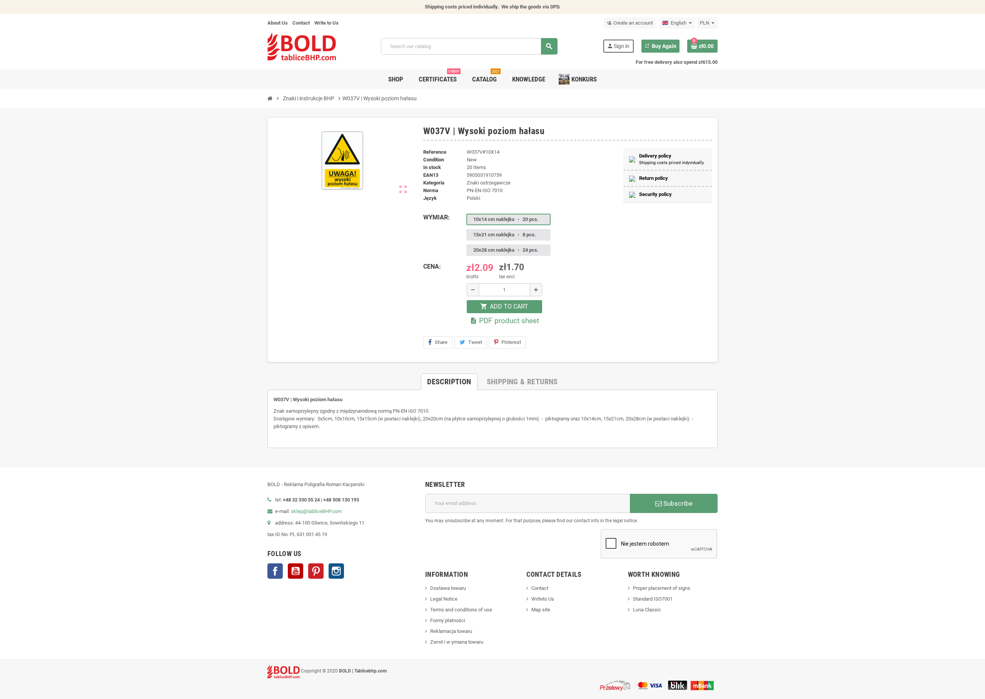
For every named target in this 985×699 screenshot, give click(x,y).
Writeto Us (542, 599)
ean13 (430, 175)
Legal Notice (443, 599)
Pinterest (511, 342)
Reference (434, 152)
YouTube (295, 571)
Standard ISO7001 (653, 599)
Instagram (336, 571)
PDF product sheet (504, 320)
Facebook (275, 571)
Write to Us (326, 23)
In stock (432, 167)
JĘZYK (430, 198)
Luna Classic (647, 610)
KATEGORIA (433, 183)
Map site (540, 610)
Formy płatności (447, 620)
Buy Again (660, 46)
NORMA (430, 190)
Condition (433, 160)
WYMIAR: (436, 217)
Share (441, 342)
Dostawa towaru (448, 588)
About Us (277, 23)
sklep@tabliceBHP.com (316, 511)
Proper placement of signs (661, 588)
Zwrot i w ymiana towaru (456, 642)
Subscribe (677, 503)
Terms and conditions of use (461, 610)
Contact (301, 23)
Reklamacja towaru (451, 631)
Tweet (475, 342)
